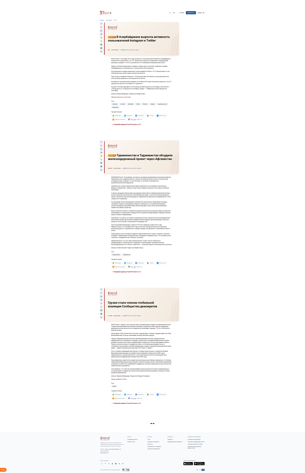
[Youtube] (112, 463)
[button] (101, 23)
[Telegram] (115, 463)
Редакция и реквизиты (153, 441)
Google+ (153, 104)
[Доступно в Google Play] (199, 463)
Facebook (114, 104)
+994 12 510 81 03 (104, 451)
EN (197, 469)
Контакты (150, 444)
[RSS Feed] (122, 463)
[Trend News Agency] (104, 438)
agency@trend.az (104, 452)
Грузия (114, 386)
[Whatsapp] (101, 463)
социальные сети (162, 104)
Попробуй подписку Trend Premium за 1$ (127, 124)
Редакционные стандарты (154, 446)
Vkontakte (130, 104)
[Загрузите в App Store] (188, 463)
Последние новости (132, 439)
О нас (148, 439)
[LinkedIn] (119, 463)
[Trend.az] (105, 12)
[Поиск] (170, 12)
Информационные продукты (175, 441)
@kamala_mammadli (124, 97)
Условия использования (194, 439)
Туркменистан (116, 254)
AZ (200, 469)
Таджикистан (126, 254)
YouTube (122, 104)
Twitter (138, 104)
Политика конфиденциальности (196, 441)
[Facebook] (105, 463)
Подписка (170, 439)
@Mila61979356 (121, 379)
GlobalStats (115, 107)
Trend (126, 62)
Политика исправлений (153, 448)
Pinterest (145, 104)
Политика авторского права (195, 444)
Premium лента (131, 441)
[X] (108, 463)
